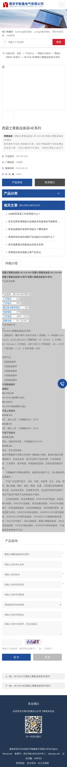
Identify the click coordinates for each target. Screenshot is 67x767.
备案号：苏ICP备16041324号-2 (30, 753)
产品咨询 (17, 182)
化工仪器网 (43, 763)
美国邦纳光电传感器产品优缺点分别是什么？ (31, 236)
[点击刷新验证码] (33, 642)
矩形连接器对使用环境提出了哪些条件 (28, 229)
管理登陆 (20, 763)
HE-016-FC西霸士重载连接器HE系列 (32, 676)
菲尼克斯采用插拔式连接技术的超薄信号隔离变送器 (35, 221)
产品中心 (29, 53)
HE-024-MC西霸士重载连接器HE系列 (32, 685)
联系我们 (50, 182)
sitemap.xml (54, 753)
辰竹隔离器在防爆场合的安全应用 (25, 244)
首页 (19, 53)
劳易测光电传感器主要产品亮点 (24, 252)
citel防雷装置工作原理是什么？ (24, 213)
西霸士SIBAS (44, 53)
